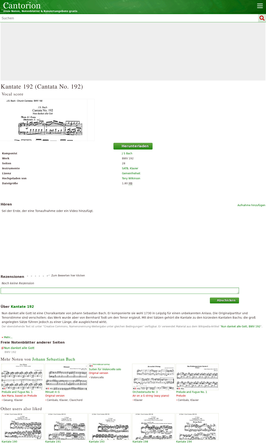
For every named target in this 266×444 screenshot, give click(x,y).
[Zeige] (133, 120)
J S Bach (127, 153)
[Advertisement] (133, 51)
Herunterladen (135, 146)
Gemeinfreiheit (131, 173)
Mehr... (8, 337)
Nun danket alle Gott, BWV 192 (240, 326)
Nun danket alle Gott (19, 348)
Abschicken (226, 300)
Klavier (134, 168)
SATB (125, 168)
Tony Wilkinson (131, 178)
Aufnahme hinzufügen (251, 205)
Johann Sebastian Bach (53, 359)
